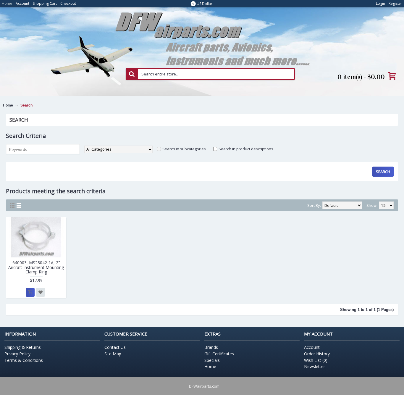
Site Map (112, 354)
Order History (317, 354)
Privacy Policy (17, 354)
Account (312, 347)
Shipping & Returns (22, 347)
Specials (212, 360)
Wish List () (315, 360)
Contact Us (115, 347)
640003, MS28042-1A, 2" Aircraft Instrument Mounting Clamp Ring (36, 267)
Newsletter (314, 366)
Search (26, 105)
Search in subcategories (184, 148)
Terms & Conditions (23, 360)
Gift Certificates (219, 354)
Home (8, 105)
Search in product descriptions (246, 148)
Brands (211, 347)
